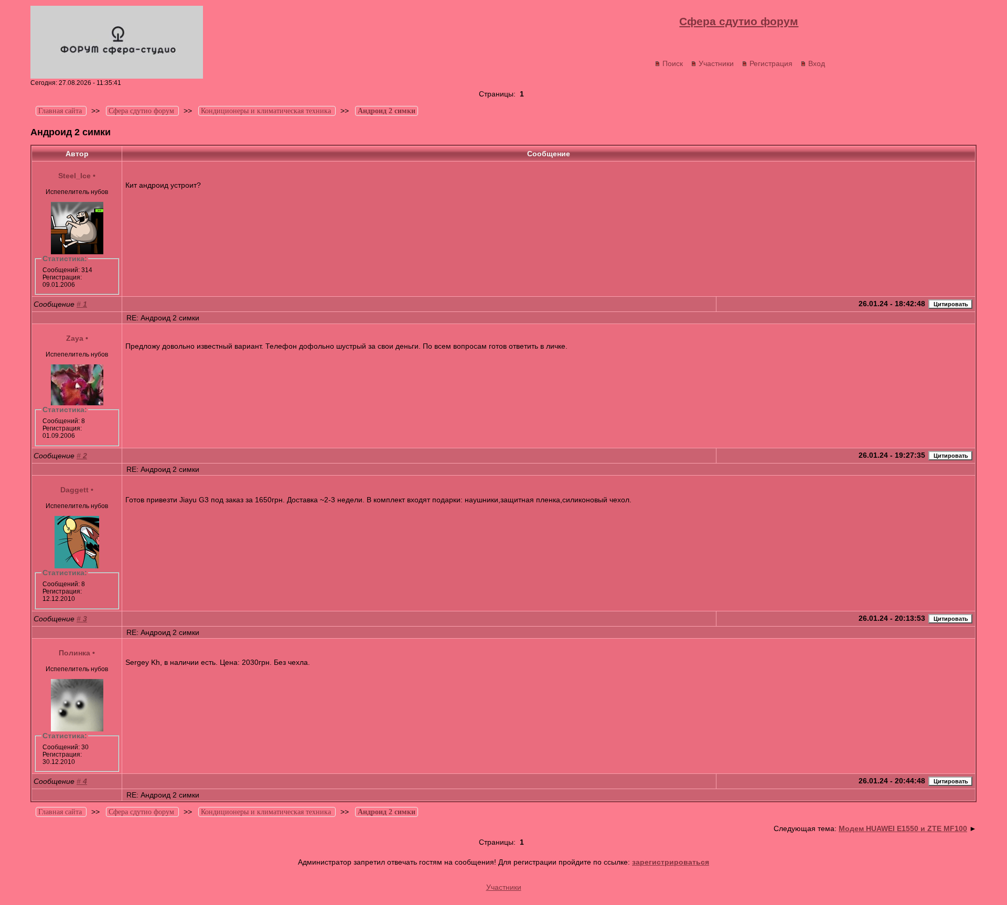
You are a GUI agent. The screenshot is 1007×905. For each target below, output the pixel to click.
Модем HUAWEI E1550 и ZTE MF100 (903, 828)
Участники (716, 63)
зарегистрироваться (670, 862)
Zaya (74, 338)
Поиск (672, 63)
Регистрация (770, 63)
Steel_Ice (74, 175)
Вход (816, 63)
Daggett (74, 490)
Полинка (74, 653)
